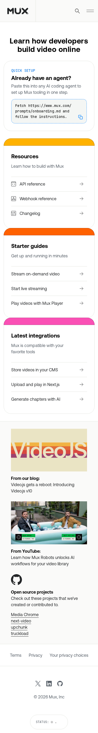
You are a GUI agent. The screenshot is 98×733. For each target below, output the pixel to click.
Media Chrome (25, 614)
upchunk (19, 627)
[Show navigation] (90, 11)
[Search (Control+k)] (77, 11)
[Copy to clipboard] (80, 117)
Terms (15, 655)
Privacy (35, 655)
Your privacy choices (69, 655)
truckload (19, 633)
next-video (21, 620)
